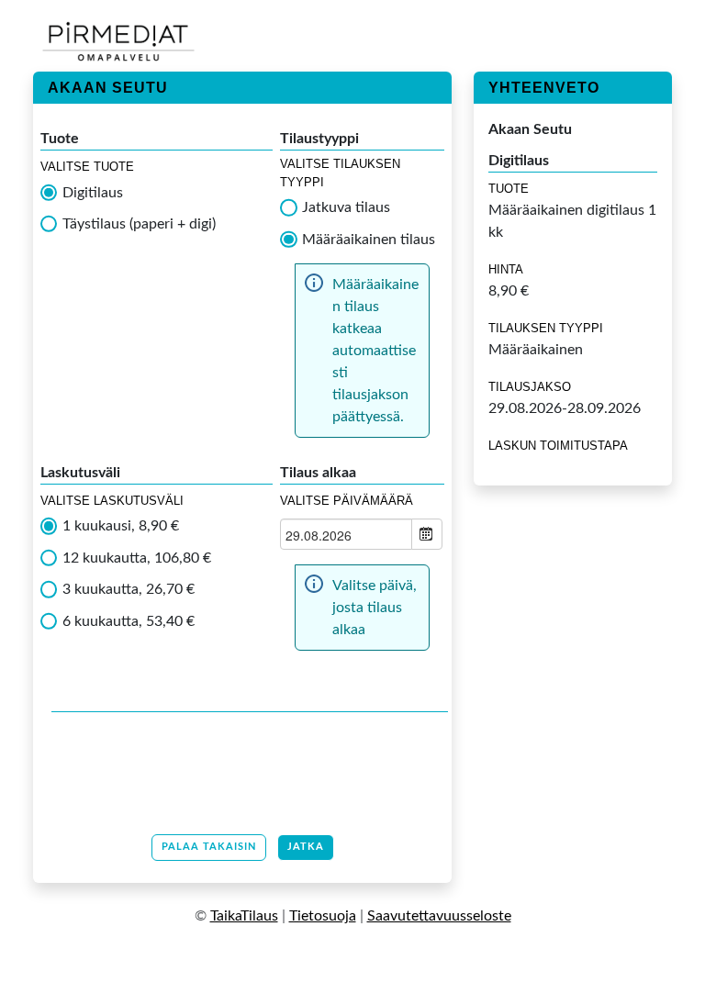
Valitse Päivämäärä (346, 501)
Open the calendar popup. (426, 534)
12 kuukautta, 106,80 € (136, 558)
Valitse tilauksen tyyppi (340, 173)
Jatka (305, 847)
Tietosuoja (322, 916)
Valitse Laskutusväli (112, 501)
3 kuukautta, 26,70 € (128, 589)
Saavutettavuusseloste (439, 916)
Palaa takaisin (209, 847)
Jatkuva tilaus (346, 207)
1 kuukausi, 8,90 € (120, 526)
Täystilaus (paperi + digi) (139, 224)
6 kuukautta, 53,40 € (128, 621)
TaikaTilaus (244, 916)
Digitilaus (92, 192)
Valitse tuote (87, 166)
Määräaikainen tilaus (368, 239)
